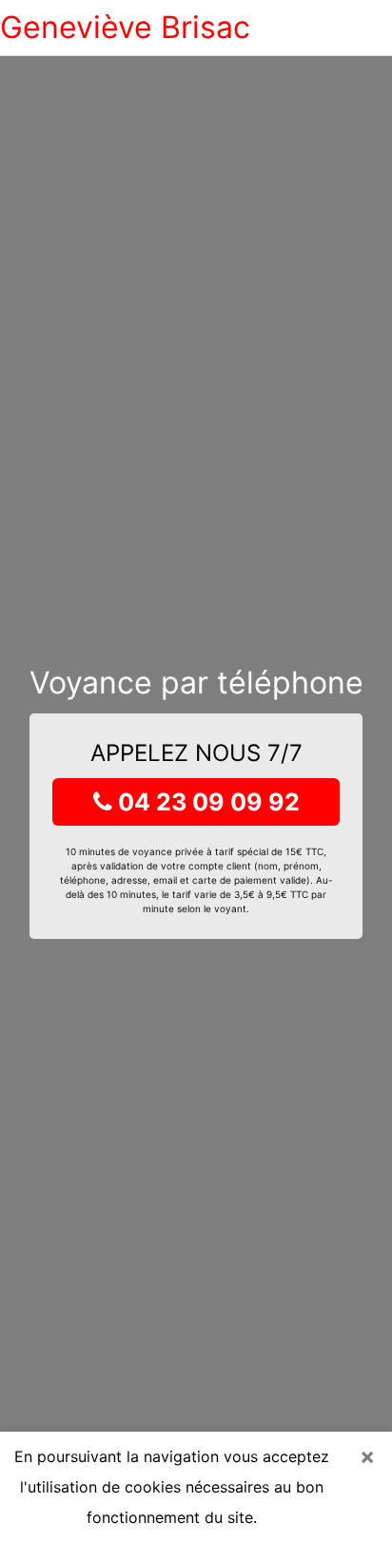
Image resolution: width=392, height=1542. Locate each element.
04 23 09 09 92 (206, 802)
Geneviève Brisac (125, 27)
